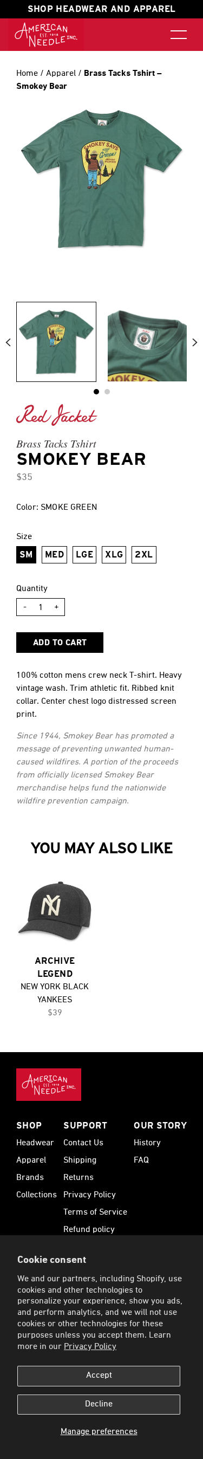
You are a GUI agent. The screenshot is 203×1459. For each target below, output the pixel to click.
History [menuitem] (147, 1143)
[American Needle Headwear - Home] (48, 1084)
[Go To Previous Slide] (8, 342)
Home (27, 73)
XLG (114, 554)
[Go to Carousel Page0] (96, 391)
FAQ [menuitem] (141, 1160)
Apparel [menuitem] (31, 1160)
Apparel (62, 73)
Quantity (32, 588)
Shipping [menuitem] (79, 1160)
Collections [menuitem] (36, 1195)
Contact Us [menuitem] (83, 1143)
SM (26, 554)
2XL (144, 554)
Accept (99, 1375)
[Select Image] (56, 342)
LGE (84, 554)
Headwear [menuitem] (35, 1143)
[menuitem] (46, 35)
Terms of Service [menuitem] (95, 1212)
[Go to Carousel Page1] (107, 391)
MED (54, 554)
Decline (99, 1404)
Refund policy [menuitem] (89, 1229)
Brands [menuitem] (30, 1177)
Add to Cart (60, 643)
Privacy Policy (90, 1346)
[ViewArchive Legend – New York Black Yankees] (55, 910)
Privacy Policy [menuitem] (89, 1195)
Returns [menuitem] (78, 1177)
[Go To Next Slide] (195, 342)
